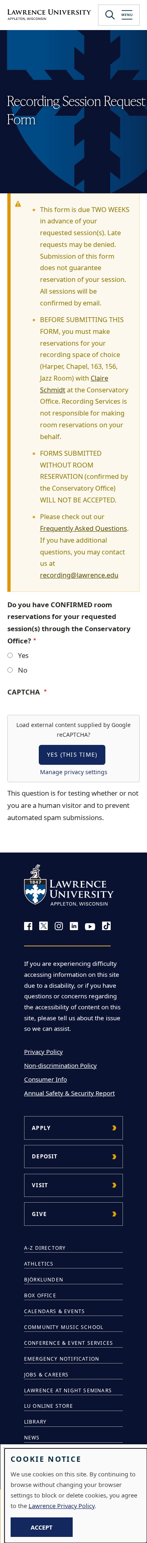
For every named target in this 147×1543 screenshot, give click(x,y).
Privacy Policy (43, 1051)
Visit (40, 1185)
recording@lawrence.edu (79, 575)
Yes (23, 655)
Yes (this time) (72, 754)
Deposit (45, 1156)
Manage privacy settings (73, 772)
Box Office (40, 1295)
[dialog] (75, 1495)
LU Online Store (48, 1405)
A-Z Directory (45, 1247)
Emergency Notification (61, 1358)
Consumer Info (45, 1079)
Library (35, 1421)
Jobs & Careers (46, 1374)
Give (39, 1214)
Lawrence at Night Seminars (68, 1390)
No (22, 670)
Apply (41, 1128)
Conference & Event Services (68, 1343)
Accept (42, 1527)
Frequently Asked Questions (83, 528)
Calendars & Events (54, 1311)
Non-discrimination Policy (60, 1065)
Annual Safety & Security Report (69, 1093)
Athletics (39, 1263)
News (32, 1437)
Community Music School (63, 1327)
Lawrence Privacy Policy (62, 1506)
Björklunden (43, 1279)
